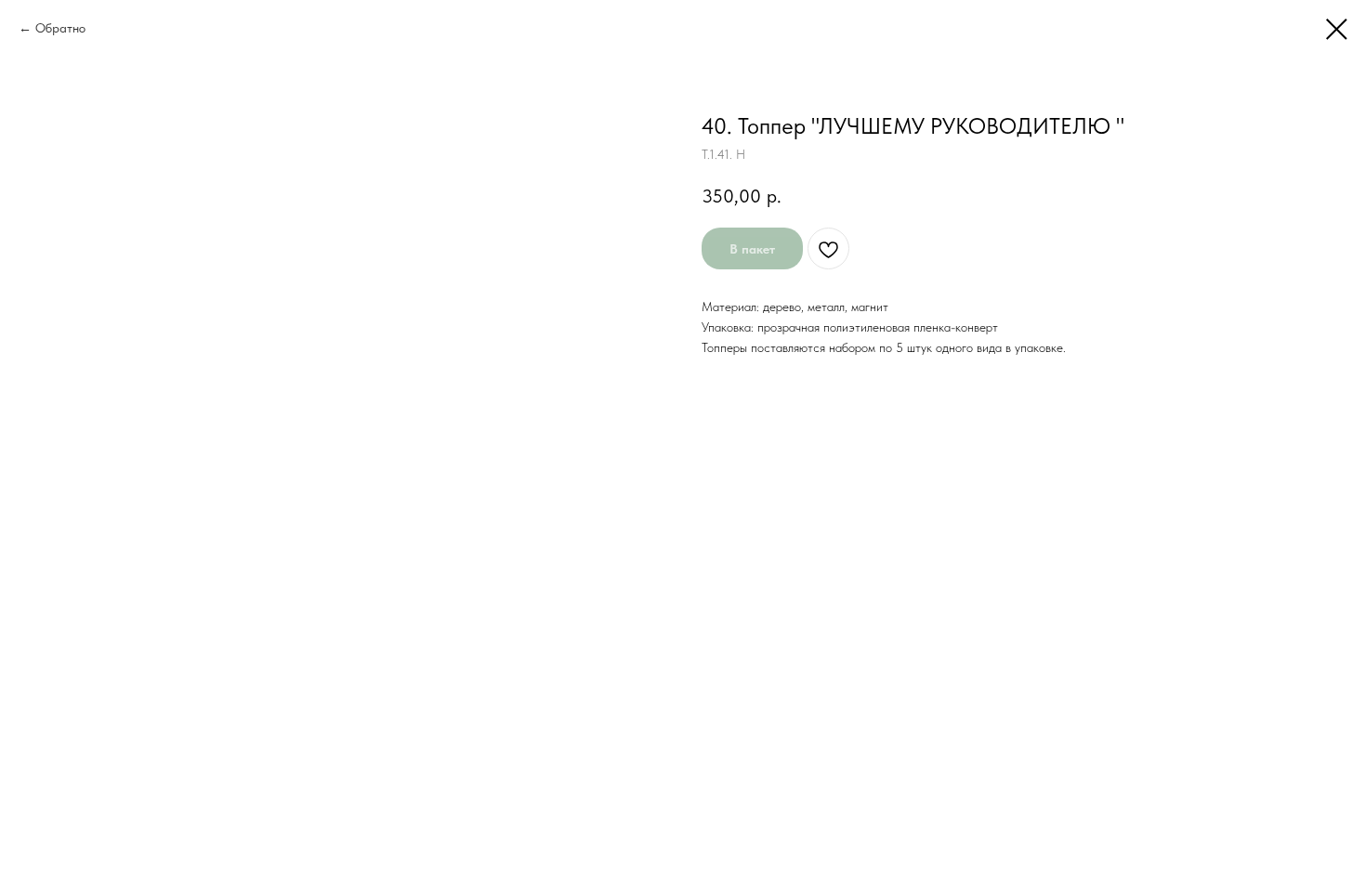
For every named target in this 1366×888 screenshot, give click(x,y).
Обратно (60, 27)
